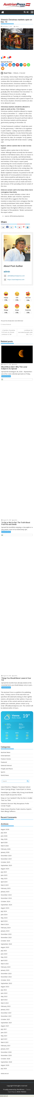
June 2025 (4, 875)
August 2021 (5, 1026)
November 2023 (6, 937)
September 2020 (6, 1062)
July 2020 (4, 1068)
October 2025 (5, 862)
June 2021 (4, 1032)
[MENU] (32, 12)
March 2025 (5, 885)
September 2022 (6, 983)
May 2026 (4, 839)
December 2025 (6, 855)
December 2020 (6, 1052)
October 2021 (5, 1019)
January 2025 (5, 891)
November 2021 (6, 1016)
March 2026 (5, 846)
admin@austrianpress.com (16, 276)
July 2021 (4, 1029)
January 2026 (5, 852)
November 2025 (6, 859)
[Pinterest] (17, 64)
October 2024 (5, 901)
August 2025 (5, 869)
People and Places (7, 769)
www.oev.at (5, 1073)
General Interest (6, 324)
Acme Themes (21, 1092)
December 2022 (6, 973)
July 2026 (4, 833)
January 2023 (5, 970)
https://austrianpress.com (15, 279)
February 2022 (5, 1006)
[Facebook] (2, 64)
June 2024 (4, 914)
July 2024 (4, 911)
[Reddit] (10, 64)
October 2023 (5, 941)
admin (17, 26)
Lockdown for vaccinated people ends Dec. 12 (25, 332)
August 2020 (5, 1065)
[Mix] (24, 64)
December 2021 (6, 1013)
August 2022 (5, 986)
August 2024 (5, 908)
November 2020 (6, 1055)
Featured (4, 762)
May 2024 (4, 918)
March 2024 (5, 924)
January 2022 (5, 1009)
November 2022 (6, 977)
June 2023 (4, 954)
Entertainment (5, 756)
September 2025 (6, 865)
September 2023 (6, 944)
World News (5, 775)
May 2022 (4, 996)
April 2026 (4, 842)
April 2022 (4, 1000)
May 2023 (4, 957)
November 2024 (6, 898)
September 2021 (6, 1023)
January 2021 (5, 1049)
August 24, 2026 (7, 675)
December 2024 (6, 895)
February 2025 (5, 888)
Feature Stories (6, 759)
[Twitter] (6, 64)
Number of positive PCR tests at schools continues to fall (8, 332)
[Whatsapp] (28, 64)
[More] (2, 68)
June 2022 (4, 993)
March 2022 (5, 1003)
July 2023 (4, 950)
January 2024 (5, 931)
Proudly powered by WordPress (13, 1089)
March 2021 (5, 1042)
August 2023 (5, 947)
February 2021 (5, 1045)
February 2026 (5, 849)
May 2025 (4, 878)
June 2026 (4, 836)
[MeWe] (21, 64)
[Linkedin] (13, 64)
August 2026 (5, 829)
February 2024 (5, 928)
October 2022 (5, 980)
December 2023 (6, 934)
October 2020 (5, 1059)
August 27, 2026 (7, 364)
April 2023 (4, 960)
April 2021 (4, 1039)
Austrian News (5, 752)
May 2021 (4, 1036)
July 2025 (4, 872)
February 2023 (5, 967)
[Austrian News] (2, 12)
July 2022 (4, 990)
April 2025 (4, 882)
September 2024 (6, 905)
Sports (3, 772)
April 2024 (4, 921)
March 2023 (5, 964)
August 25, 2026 (7, 520)
